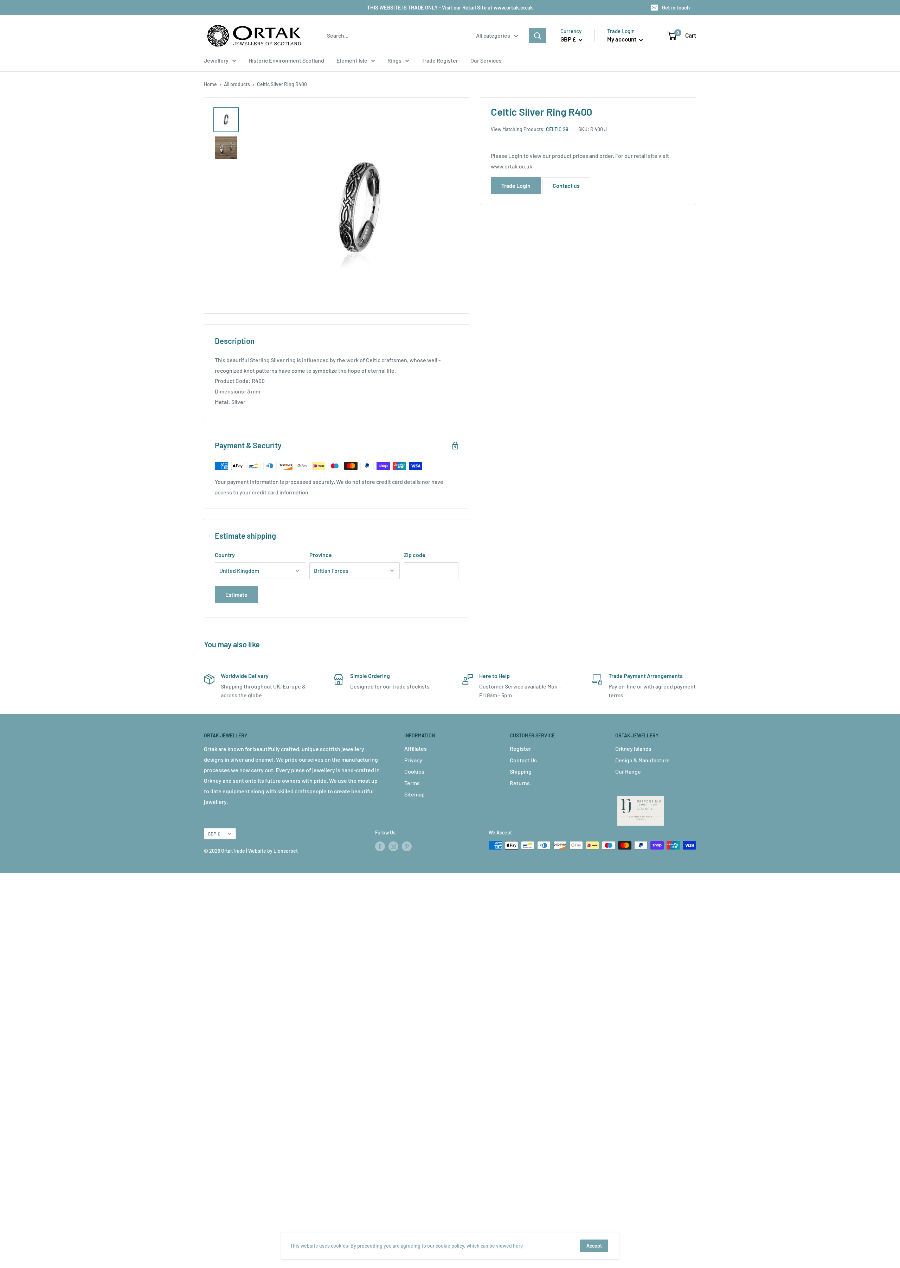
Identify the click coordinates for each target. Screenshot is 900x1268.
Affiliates (415, 748)
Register (520, 748)
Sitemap (414, 794)
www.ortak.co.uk (511, 166)
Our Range (628, 771)
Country (225, 554)
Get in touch (676, 7)
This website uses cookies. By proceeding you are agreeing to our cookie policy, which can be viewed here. (407, 1246)
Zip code (414, 554)
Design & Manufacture (642, 760)
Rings (394, 60)
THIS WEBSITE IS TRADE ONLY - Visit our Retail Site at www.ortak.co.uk (450, 7)
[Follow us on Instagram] (393, 846)
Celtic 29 (557, 129)
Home (210, 84)
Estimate (236, 594)
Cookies (414, 771)
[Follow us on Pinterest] (407, 846)
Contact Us (523, 760)
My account (622, 39)
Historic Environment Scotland (286, 60)
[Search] (537, 35)
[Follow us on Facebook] (380, 846)
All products (237, 84)
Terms (412, 783)
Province (320, 554)
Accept (594, 1246)
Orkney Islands (633, 748)
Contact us (566, 185)
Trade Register (440, 60)
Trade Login (516, 185)
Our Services (486, 60)
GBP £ (214, 834)
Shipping (521, 771)
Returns (520, 783)
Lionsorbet (286, 851)
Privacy (413, 760)
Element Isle (351, 60)
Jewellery (216, 60)
